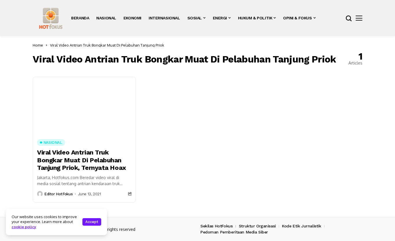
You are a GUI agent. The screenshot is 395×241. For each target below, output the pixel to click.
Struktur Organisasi (257, 226)
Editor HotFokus (58, 194)
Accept (91, 222)
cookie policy (24, 227)
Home (38, 45)
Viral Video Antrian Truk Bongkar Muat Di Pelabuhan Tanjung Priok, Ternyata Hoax (81, 160)
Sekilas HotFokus (216, 226)
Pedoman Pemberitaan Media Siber (234, 232)
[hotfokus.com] (51, 18)
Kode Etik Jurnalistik (301, 226)
